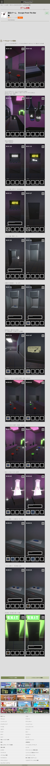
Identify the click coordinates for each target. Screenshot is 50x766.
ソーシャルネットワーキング (31, 744)
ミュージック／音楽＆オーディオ (32, 752)
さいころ (27, 737)
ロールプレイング (4, 724)
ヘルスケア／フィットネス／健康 (32, 760)
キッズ (2, 731)
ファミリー (28, 729)
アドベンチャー (29, 721)
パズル (27, 716)
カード (2, 737)
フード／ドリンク (4, 760)
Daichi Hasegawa (11, 19)
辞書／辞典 (3, 747)
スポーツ (2, 729)
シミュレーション (29, 724)
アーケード (28, 718)
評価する (20, 17)
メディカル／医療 (4, 755)
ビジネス (2, 749)
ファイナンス (3, 752)
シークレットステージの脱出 (37, 677)
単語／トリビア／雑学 (5, 739)
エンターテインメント (30, 739)
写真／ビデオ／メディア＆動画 (7, 744)
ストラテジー (28, 734)
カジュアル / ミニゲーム (5, 762)
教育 (1, 742)
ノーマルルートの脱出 (12, 677)
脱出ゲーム (3, 716)
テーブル (2, 726)
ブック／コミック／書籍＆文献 (32, 749)
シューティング (4, 721)
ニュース (27, 747)
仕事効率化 (28, 742)
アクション (3, 718)
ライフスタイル (4, 757)
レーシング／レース (29, 726)
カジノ (27, 731)
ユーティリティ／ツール (30, 755)
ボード (2, 734)
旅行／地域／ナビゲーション (31, 757)
